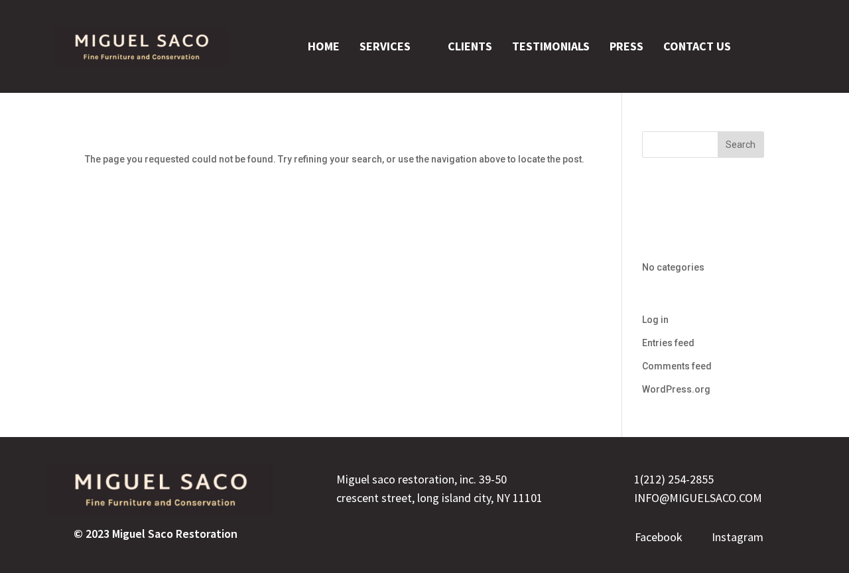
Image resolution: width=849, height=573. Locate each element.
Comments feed (677, 366)
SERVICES (385, 46)
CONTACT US (697, 46)
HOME (324, 46)
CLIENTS (470, 46)
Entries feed (668, 343)
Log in (655, 319)
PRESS (626, 46)
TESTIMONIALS (551, 46)
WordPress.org (676, 389)
